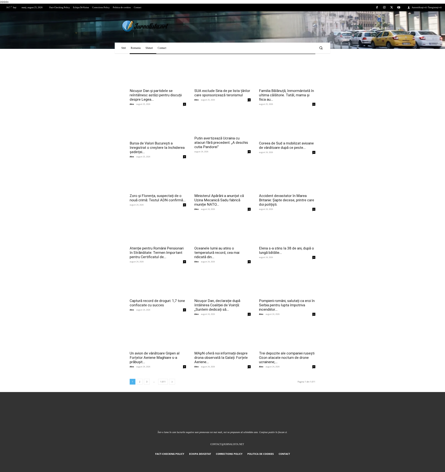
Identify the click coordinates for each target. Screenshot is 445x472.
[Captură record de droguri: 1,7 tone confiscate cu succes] (158, 282)
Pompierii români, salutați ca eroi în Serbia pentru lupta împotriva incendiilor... (287, 305)
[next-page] (172, 382)
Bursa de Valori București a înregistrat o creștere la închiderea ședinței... (157, 147)
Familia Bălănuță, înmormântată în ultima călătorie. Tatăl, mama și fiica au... (286, 95)
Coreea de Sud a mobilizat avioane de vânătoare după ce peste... (286, 145)
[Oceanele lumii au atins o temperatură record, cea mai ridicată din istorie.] (222, 230)
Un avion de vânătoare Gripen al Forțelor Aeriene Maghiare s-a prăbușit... (155, 357)
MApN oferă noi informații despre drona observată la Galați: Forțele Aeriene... (221, 357)
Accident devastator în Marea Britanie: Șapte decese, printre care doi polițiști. (286, 200)
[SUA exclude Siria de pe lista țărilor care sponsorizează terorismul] (222, 72)
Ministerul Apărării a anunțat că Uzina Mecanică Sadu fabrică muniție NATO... (219, 200)
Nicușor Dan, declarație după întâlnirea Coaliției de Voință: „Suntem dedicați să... (217, 305)
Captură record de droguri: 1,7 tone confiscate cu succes (157, 303)
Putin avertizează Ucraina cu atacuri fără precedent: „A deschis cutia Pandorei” (221, 142)
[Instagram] (384, 7)
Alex (132, 104)
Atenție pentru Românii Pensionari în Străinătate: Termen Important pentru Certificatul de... (157, 252)
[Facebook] (377, 7)
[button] (321, 48)
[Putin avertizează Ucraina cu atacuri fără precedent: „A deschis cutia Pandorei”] (222, 122)
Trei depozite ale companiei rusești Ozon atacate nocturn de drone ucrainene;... (286, 357)
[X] (391, 7)
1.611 (163, 381)
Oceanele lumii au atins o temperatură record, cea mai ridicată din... (216, 252)
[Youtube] (398, 7)
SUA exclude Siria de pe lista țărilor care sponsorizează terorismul (222, 93)
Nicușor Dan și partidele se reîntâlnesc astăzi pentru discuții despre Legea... (156, 95)
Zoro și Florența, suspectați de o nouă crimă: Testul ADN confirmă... (158, 198)
